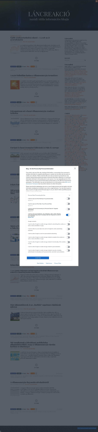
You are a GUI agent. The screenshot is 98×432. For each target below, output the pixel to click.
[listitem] (49, 195)
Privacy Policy (57, 263)
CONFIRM (38, 258)
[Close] (75, 168)
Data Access (49, 263)
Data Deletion (40, 263)
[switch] (68, 199)
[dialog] (49, 216)
